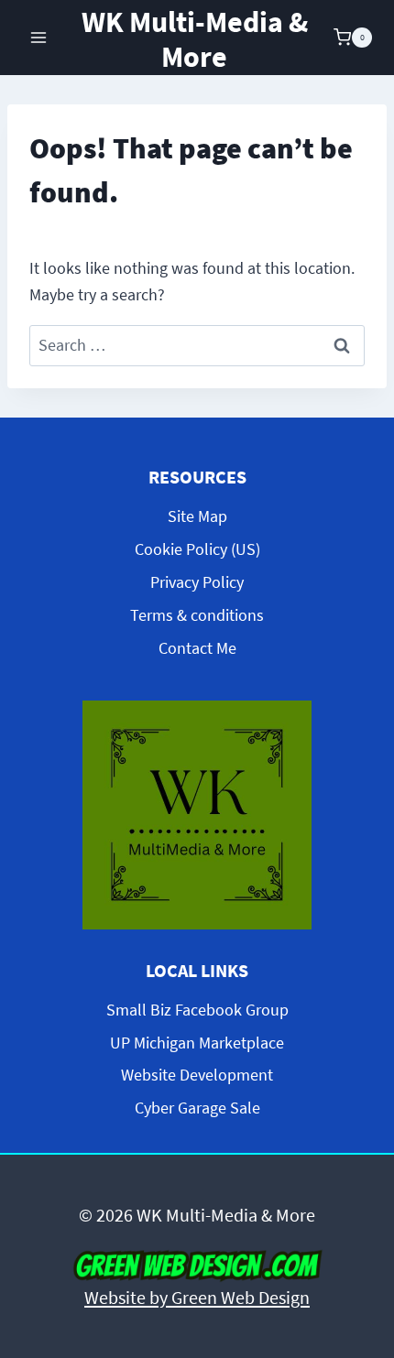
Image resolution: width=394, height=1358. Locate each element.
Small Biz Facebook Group (197, 1009)
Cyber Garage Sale (197, 1107)
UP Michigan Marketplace (197, 1042)
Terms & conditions (197, 614)
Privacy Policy (197, 581)
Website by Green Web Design (197, 1297)
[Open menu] (39, 37)
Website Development (197, 1074)
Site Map (197, 516)
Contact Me (197, 647)
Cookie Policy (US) (197, 548)
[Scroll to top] (365, 1191)
